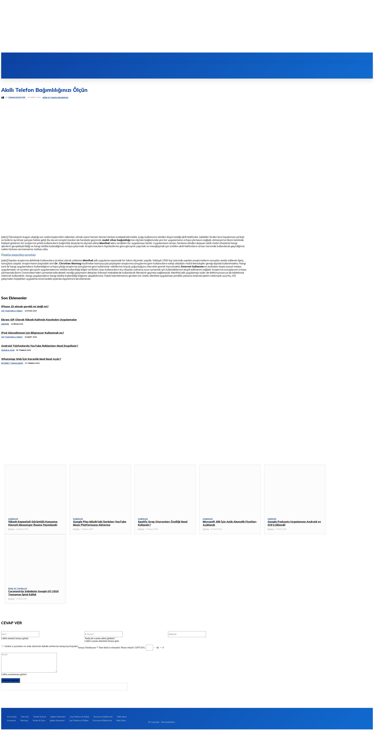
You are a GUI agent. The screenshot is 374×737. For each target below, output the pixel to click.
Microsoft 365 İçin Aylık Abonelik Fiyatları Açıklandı (229, 523)
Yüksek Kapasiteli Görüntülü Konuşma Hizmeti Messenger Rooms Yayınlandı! (32, 523)
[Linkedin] (56, 58)
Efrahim (11, 529)
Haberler (63, 97)
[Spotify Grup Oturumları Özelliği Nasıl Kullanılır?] (165, 489)
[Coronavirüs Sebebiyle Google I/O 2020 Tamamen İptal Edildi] (35, 559)
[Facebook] (51, 58)
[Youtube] (66, 58)
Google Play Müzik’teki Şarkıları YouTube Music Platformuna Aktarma (99, 523)
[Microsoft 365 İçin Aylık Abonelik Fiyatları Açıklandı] (230, 489)
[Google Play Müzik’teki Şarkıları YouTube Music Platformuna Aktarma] (100, 489)
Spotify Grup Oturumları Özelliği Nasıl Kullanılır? (162, 523)
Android (272, 519)
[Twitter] (61, 58)
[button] (156, 66)
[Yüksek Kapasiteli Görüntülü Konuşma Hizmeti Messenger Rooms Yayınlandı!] (35, 489)
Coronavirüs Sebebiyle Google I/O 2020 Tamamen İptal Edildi (33, 593)
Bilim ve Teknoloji (51, 97)
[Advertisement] (23, 394)
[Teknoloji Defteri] (3, 97)
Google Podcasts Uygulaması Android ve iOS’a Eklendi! (294, 523)
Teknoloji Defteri (16, 97)
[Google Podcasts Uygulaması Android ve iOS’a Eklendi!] (294, 489)
